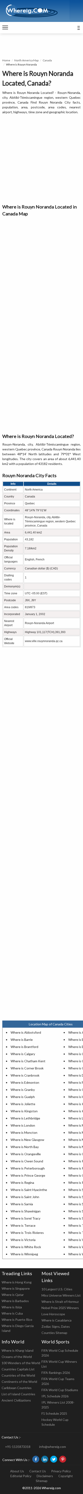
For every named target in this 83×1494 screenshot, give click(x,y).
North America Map (26, 60)
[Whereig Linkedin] (44, 1459)
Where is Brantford (24, 1047)
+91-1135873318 (17, 1447)
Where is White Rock (26, 1247)
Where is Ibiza (12, 1307)
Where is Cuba (12, 1313)
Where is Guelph (23, 1097)
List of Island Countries (18, 1394)
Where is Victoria (23, 1240)
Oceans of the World (17, 1357)
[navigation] (5, 28)
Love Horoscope (53, 1314)
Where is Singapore (16, 1288)
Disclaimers (45, 1476)
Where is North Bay (25, 1147)
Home (6, 60)
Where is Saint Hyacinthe (29, 1190)
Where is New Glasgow (27, 1140)
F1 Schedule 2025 (54, 1413)
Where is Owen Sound (27, 1161)
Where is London (23, 1125)
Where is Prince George (28, 1175)
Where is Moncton (24, 1132)
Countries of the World (18, 1375)
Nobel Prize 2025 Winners (60, 1308)
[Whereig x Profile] (53, 1459)
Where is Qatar (13, 1295)
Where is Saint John (25, 1197)
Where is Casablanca (56, 1320)
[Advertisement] (41, 159)
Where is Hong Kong (17, 1282)
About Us (17, 1471)
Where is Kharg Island (17, 1350)
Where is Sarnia (22, 1204)
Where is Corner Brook (27, 1068)
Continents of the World (19, 1382)
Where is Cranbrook (25, 1075)
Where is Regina (22, 1182)
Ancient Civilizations (16, 1400)
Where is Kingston (24, 1111)
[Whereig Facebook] (35, 1459)
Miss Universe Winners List (61, 1295)
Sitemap (41, 1481)
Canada (47, 60)
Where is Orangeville (26, 1154)
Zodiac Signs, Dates (56, 1326)
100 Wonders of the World (21, 1363)
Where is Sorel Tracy (25, 1218)
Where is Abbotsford (26, 1032)
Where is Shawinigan (26, 1211)
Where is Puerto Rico (17, 1319)
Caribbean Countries (17, 1388)
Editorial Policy (20, 1476)
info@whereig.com (52, 1447)
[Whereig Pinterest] (62, 1459)
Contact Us (37, 1471)
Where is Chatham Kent (28, 1061)
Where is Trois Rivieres (27, 1233)
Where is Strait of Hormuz (60, 1302)
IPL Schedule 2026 (55, 1396)
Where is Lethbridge (25, 1118)
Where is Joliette (23, 1104)
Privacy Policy (61, 1471)
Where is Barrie (22, 1040)
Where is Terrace (23, 1225)
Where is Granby (23, 1090)
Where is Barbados (15, 1301)
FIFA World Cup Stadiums (60, 1390)
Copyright (65, 1476)
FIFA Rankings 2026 (56, 1373)
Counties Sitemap (54, 1333)
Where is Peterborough (28, 1168)
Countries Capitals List (18, 1369)
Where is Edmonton (25, 1082)
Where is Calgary (23, 1054)
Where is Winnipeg (24, 1254)
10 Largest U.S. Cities (57, 1289)
